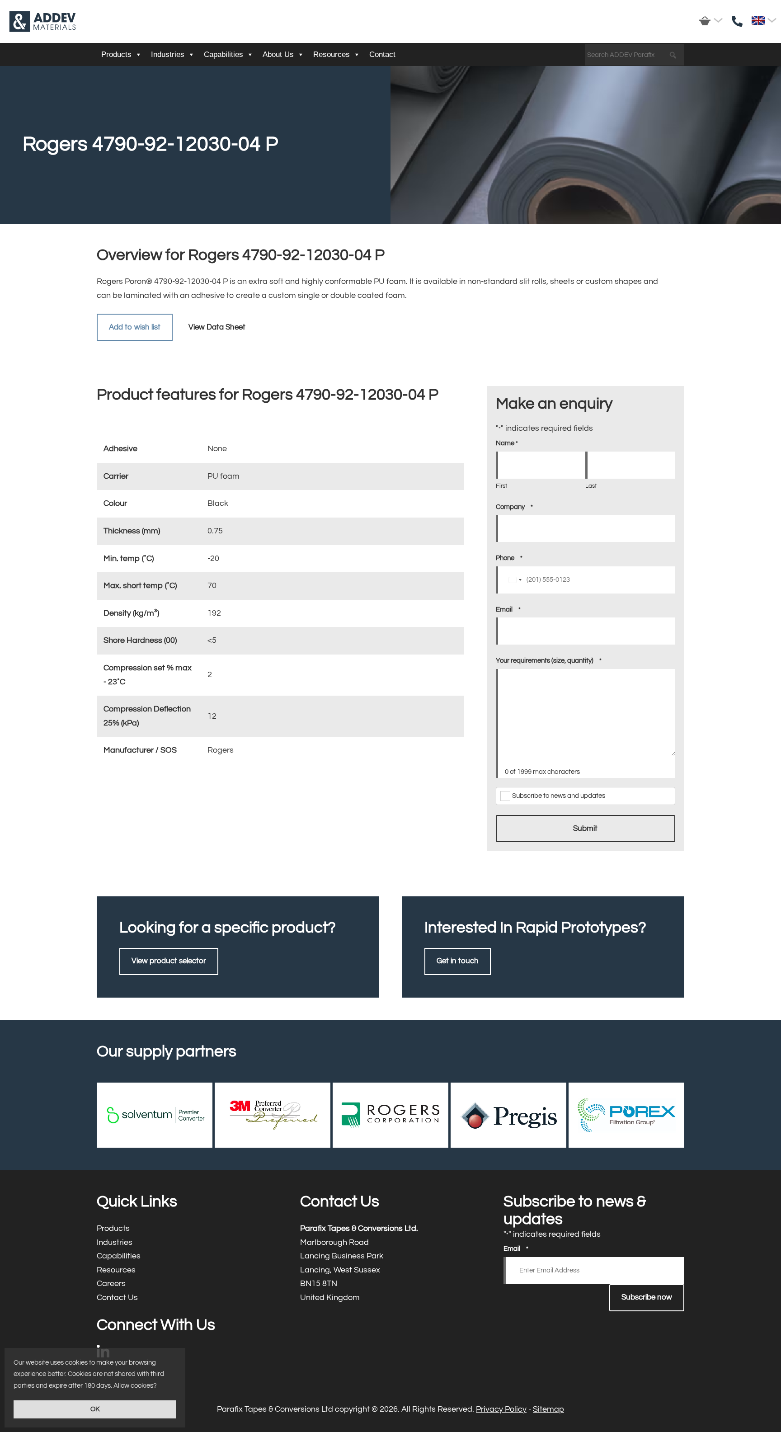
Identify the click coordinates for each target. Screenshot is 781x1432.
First (501, 486)
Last (591, 486)
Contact (382, 54)
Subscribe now (646, 1297)
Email (508, 609)
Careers (187, 1284)
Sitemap (548, 1409)
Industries (167, 54)
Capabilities (223, 54)
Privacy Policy (501, 1409)
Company (514, 507)
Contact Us (187, 1298)
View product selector (169, 961)
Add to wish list (134, 327)
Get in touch (458, 961)
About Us (278, 54)
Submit (585, 828)
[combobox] (514, 580)
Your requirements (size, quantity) (549, 660)
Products (116, 54)
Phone (509, 558)
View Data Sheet (216, 327)
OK (95, 1409)
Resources (331, 54)
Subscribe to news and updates (558, 795)
